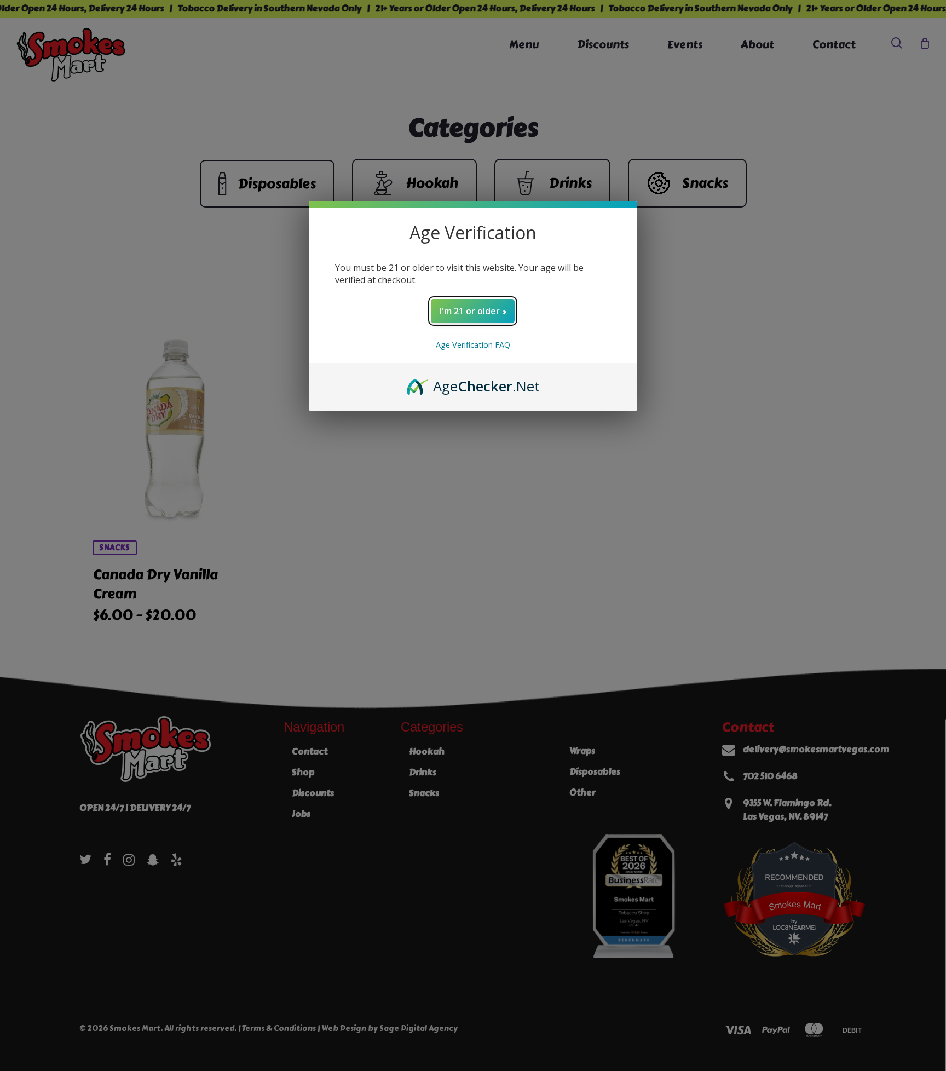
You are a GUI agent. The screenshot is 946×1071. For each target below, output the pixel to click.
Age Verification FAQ (473, 344)
